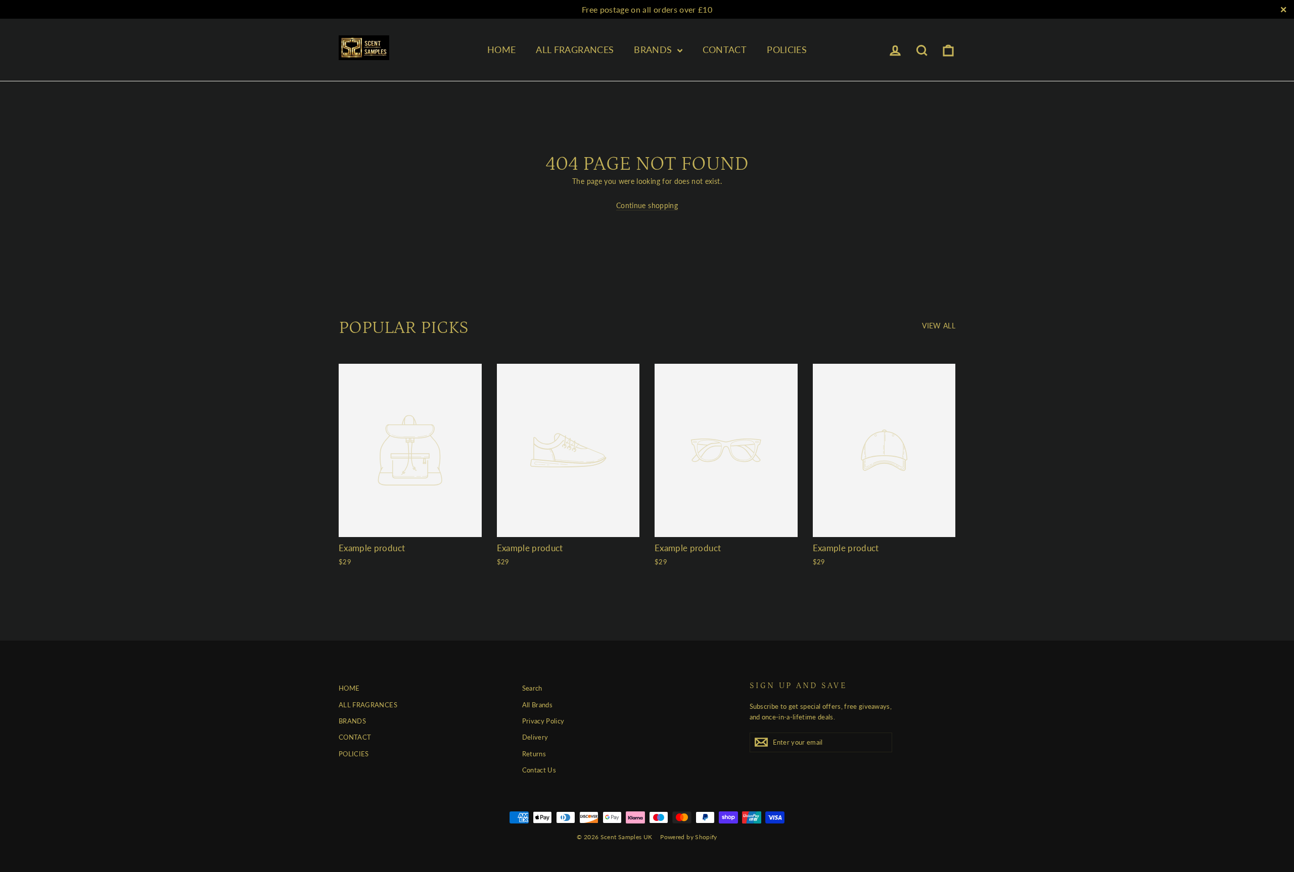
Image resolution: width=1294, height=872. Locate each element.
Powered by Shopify (688, 837)
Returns (534, 754)
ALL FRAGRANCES (575, 49)
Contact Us (539, 770)
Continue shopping (647, 205)
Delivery (535, 737)
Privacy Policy (543, 721)
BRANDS (654, 49)
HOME (501, 49)
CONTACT (725, 49)
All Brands (537, 705)
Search (532, 688)
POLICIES (787, 49)
